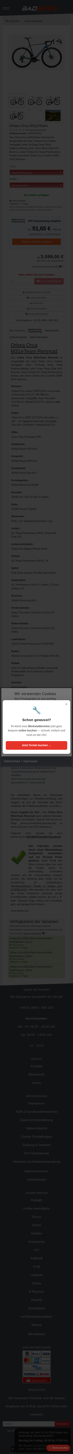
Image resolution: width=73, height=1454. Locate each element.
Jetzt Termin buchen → (36, 745)
